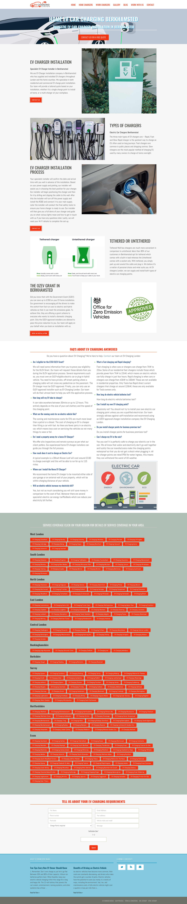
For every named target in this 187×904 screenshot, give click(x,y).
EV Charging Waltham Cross (41, 716)
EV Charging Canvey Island (60, 750)
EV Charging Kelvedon (118, 776)
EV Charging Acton (131, 544)
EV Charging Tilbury (91, 759)
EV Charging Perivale (115, 539)
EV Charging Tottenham (59, 594)
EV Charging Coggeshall (98, 776)
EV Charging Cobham (95, 687)
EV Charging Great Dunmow (142, 763)
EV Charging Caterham (58, 687)
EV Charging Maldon (38, 754)
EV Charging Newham (98, 610)
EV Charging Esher (55, 678)
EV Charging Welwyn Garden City (105, 729)
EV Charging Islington (121, 634)
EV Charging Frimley (77, 687)
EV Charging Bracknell (96, 662)
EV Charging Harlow (58, 741)
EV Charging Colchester (136, 741)
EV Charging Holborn (140, 634)
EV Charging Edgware (59, 585)
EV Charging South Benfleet (79, 745)
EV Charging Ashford (38, 682)
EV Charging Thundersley (102, 745)
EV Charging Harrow (77, 585)
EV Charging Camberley (74, 678)
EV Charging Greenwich (78, 610)
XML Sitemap (143, 901)
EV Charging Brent (140, 594)
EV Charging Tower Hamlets (81, 614)
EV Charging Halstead (137, 759)
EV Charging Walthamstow (104, 605)
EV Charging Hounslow (120, 560)
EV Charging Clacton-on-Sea (141, 745)
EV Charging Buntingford (121, 720)
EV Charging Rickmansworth (60, 712)
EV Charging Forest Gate (82, 605)
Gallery (116, 4)
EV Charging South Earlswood (86, 700)
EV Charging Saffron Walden (71, 759)
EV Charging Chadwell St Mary (60, 763)
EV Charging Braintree (39, 750)
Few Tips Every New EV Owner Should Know (48, 867)
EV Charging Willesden (101, 594)
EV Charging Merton (75, 569)
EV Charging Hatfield (128, 729)
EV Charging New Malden (59, 564)
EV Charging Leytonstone (40, 605)
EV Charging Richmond (39, 573)
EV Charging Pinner (116, 585)
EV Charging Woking (112, 673)
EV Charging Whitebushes (63, 700)
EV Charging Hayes (75, 544)
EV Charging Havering (117, 610)
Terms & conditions (131, 901)
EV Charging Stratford (146, 605)
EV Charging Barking (38, 618)
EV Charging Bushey (61, 725)
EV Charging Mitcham (103, 564)
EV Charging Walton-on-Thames (134, 673)
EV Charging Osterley (77, 539)
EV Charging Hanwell (113, 544)
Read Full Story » (35, 892)
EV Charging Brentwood (116, 741)
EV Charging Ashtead (135, 687)
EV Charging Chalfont (85, 650)
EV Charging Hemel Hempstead (125, 716)
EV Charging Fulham (97, 630)
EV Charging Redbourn (83, 729)
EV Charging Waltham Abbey (103, 754)
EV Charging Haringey (97, 589)
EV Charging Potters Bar (105, 712)
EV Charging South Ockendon (78, 754)
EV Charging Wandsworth (83, 618)
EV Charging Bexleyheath (141, 560)
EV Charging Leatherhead (113, 678)
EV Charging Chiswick (60, 630)
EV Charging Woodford (39, 594)
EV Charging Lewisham (137, 610)
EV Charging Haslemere (76, 691)
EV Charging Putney (103, 634)
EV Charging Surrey (94, 673)
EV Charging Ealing (58, 544)
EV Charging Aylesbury (121, 650)
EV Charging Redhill (93, 678)
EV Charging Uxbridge (39, 544)
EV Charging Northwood (40, 589)
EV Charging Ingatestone (40, 776)
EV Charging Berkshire (76, 662)
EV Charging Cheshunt (146, 712)
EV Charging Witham (145, 750)
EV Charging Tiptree (81, 763)
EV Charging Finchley (60, 589)
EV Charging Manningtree (112, 772)
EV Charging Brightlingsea (101, 763)
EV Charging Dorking (76, 673)
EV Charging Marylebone (117, 630)
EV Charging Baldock (79, 725)
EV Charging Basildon (39, 745)
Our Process (119, 901)
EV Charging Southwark (133, 569)
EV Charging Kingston (59, 560)
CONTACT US (36, 100)
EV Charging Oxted (58, 691)
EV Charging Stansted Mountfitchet (44, 772)
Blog (125, 4)
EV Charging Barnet (134, 585)
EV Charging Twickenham (100, 560)
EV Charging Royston (98, 725)
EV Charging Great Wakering (135, 772)
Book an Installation (39, 333)
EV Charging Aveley (122, 763)
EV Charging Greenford (39, 539)
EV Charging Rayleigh (58, 745)
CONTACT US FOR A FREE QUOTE (93, 37)
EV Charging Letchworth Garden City (122, 725)
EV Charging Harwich (57, 754)
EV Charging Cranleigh (116, 691)
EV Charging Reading (57, 662)
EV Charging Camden (39, 639)
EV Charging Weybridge (134, 678)
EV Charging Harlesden (121, 594)
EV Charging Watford (39, 712)
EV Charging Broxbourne (126, 712)
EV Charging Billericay (81, 750)
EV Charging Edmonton (137, 589)
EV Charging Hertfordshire (83, 712)
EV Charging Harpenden (39, 729)
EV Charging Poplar (120, 614)
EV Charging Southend (39, 741)
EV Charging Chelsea (79, 630)
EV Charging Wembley (96, 539)
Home (73, 4)
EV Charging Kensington (40, 634)
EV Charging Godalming (131, 682)
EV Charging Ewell (38, 678)
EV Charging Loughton (59, 610)
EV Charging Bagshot (142, 696)
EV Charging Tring (60, 720)
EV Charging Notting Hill (83, 634)
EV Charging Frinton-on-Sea (140, 776)
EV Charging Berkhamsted (40, 720)
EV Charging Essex (97, 741)
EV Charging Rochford (124, 754)
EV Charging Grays (121, 745)
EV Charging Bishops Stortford (98, 720)
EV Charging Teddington (78, 560)
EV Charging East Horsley (121, 696)
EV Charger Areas (108, 901)
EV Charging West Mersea (82, 768)
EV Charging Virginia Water (99, 696)
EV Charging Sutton (121, 564)
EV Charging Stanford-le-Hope (123, 750)
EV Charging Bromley (39, 564)
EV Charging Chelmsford (78, 741)
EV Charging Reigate (39, 687)
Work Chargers (103, 4)
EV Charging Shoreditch (59, 614)
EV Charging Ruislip (58, 539)
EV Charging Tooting (38, 569)
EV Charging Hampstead (117, 589)
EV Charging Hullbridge (68, 772)
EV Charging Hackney (103, 618)
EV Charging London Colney (61, 729)
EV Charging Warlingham (137, 691)
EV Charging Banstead (97, 691)
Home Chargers (86, 4)
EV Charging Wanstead (139, 614)
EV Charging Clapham (39, 610)
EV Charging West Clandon (41, 700)
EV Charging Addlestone (115, 687)
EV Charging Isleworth (39, 548)
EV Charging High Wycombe (41, 650)
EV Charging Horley (112, 682)
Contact (150, 4)
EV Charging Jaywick (78, 776)
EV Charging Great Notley (40, 768)
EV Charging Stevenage (102, 716)
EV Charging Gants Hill (61, 605)
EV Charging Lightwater (40, 696)
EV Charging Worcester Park (82, 564)
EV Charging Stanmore (39, 585)
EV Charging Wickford (101, 750)
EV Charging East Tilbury (40, 781)
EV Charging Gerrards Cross (64, 650)
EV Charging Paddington (40, 630)
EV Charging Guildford (57, 673)
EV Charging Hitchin (83, 716)
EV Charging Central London (139, 630)
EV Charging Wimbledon (141, 564)
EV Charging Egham (57, 682)
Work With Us (137, 4)
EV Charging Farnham (94, 682)
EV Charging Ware (77, 720)
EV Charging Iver (103, 650)
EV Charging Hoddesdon (63, 716)
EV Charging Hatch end (97, 585)
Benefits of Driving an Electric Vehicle (89, 867)
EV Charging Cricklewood (81, 594)
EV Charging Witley (79, 696)
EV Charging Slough (38, 662)
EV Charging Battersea (113, 569)
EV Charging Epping (38, 763)
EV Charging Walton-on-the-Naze (114, 759)
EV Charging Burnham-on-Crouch (106, 768)
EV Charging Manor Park (126, 605)
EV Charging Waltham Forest (60, 618)
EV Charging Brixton (94, 569)
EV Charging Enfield (78, 589)
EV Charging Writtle (60, 776)
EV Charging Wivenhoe (61, 768)
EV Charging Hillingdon (134, 539)
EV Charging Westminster (61, 634)
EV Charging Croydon (57, 569)
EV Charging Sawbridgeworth (143, 720)
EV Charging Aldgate (102, 614)
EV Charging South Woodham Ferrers (44, 759)
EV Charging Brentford (94, 544)
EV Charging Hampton (39, 560)
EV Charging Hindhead (60, 696)
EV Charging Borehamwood (41, 725)
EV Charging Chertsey (39, 691)
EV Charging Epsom (38, 673)
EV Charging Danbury (129, 768)
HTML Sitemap (152, 901)
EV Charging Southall (59, 548)
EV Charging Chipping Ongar (90, 772)
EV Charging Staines (75, 682)
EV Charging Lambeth (39, 614)
